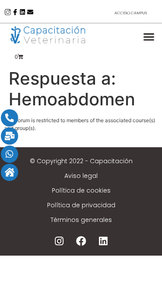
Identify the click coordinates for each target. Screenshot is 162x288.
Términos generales (81, 219)
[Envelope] (30, 12)
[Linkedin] (22, 12)
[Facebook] (81, 241)
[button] (149, 36)
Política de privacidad (81, 205)
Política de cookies (81, 190)
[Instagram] (59, 241)
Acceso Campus (130, 13)
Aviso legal (81, 175)
